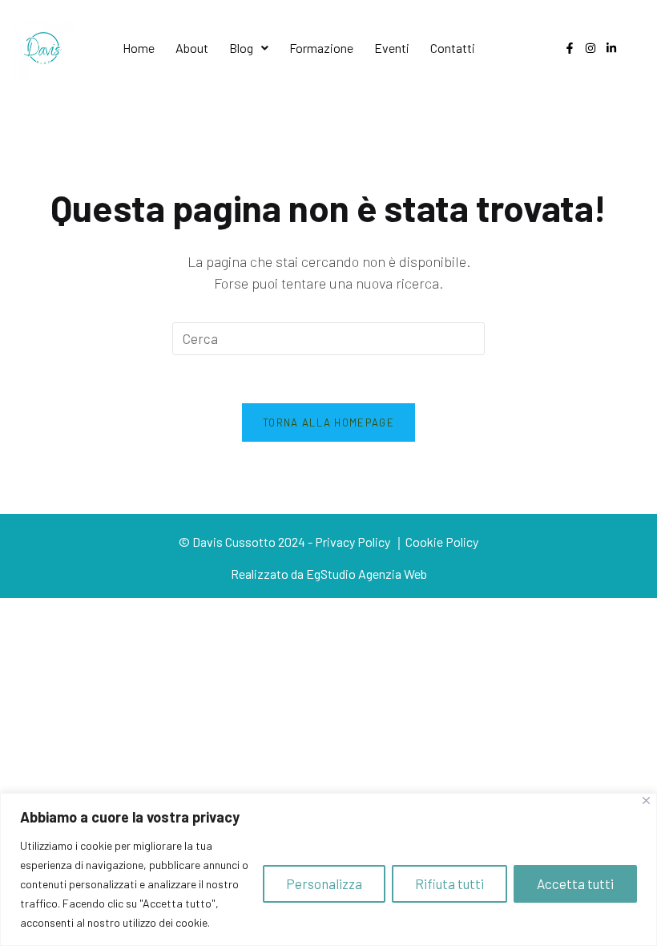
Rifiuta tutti (449, 883)
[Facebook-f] (569, 48)
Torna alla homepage (328, 422)
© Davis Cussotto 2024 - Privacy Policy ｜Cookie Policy (328, 541)
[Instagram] (590, 48)
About (191, 47)
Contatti (452, 47)
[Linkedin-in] (611, 48)
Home (139, 47)
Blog (241, 47)
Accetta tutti (575, 883)
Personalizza (324, 883)
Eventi (391, 47)
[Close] (646, 800)
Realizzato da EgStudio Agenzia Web (329, 573)
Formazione (321, 47)
